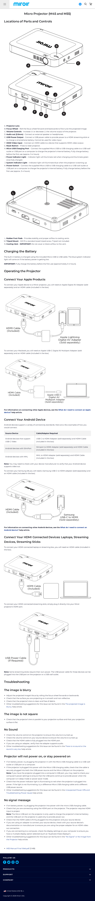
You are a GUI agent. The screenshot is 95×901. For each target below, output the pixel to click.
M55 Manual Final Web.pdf (17, 848)
